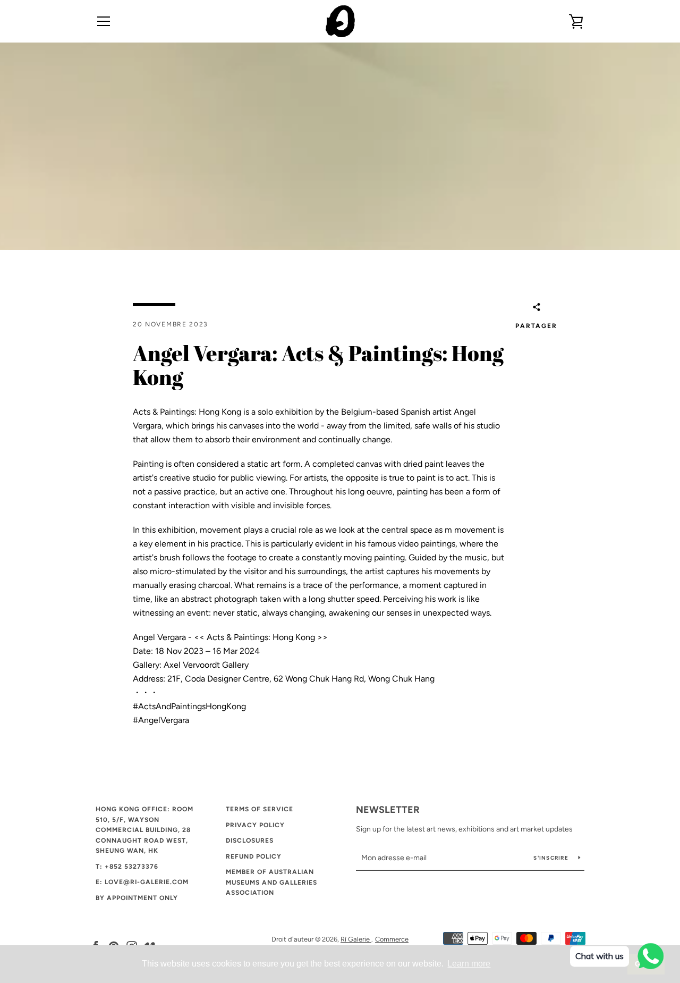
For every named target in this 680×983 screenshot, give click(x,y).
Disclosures (250, 840)
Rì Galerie (356, 939)
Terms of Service (259, 809)
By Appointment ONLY (137, 898)
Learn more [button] (468, 963)
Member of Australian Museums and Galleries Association (271, 882)
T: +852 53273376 (127, 866)
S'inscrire (551, 857)
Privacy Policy (255, 825)
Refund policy (254, 856)
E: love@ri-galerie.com (142, 882)
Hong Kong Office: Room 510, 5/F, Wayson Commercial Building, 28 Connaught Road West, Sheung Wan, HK (144, 829)
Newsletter (388, 810)
